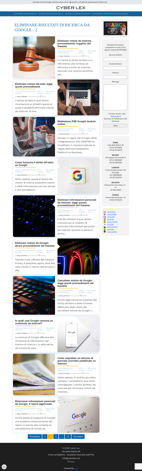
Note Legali (114, 116)
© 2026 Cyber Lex (71, 448)
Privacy (71, 461)
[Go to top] (4, 466)
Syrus (76, 468)
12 (68, 436)
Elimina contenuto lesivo (77, 14)
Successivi (78, 436)
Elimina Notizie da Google (51, 14)
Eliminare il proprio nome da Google (110, 14)
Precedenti (35, 436)
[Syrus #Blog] (71, 7)
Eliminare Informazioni (25, 14)
